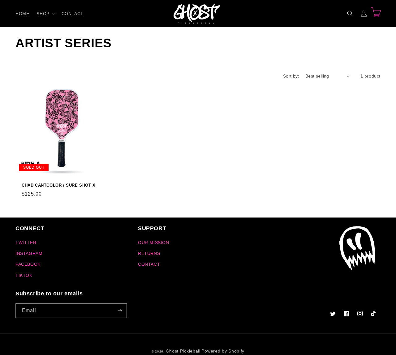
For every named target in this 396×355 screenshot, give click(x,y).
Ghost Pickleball (183, 351)
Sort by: (291, 76)
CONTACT (149, 264)
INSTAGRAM (28, 253)
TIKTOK (23, 275)
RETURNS (149, 253)
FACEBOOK (28, 264)
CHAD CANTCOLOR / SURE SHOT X (59, 185)
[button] (45, 13)
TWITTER (25, 242)
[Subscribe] (120, 310)
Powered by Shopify (222, 351)
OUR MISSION (153, 242)
